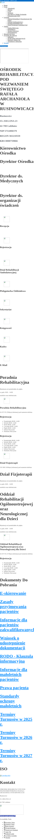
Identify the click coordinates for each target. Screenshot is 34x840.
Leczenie (6, 17)
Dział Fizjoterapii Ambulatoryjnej (17, 25)
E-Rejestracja (4, 46)
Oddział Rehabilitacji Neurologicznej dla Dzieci (20, 19)
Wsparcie (10, 13)
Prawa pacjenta (14, 687)
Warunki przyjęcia (9, 34)
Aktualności (11, 8)
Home (5, 5)
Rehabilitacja (11, 29)
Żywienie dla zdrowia (10, 35)
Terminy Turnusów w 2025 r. (16, 719)
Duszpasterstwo (12, 32)
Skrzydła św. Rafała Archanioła (17, 14)
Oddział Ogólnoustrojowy (15, 22)
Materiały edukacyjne (14, 40)
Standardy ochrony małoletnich (10, 701)
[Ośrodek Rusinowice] (2, 2)
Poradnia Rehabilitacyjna (15, 23)
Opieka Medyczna (13, 28)
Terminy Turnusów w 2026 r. (16, 737)
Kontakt (6, 43)
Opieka (6, 26)
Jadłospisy (11, 37)
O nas (5, 7)
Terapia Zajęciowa (13, 31)
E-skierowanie (13, 593)
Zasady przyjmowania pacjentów (13, 606)
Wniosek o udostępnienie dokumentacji (12, 643)
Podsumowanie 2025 (14, 16)
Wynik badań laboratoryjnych (16, 38)
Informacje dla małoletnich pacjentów (13, 674)
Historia (10, 10)
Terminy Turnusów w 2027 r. (16, 755)
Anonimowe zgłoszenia (15, 41)
